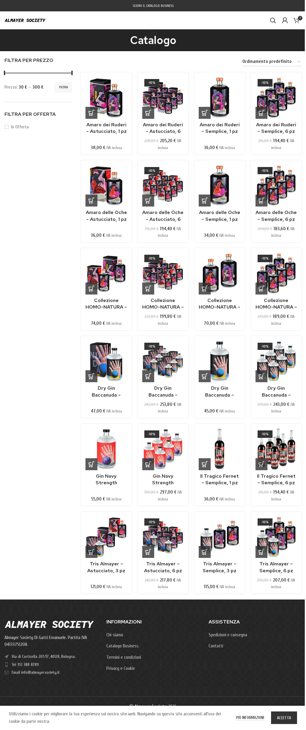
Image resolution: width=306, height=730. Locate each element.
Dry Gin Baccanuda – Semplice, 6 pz (276, 395)
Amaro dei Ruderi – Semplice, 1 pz (220, 128)
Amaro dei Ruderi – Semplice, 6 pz (276, 128)
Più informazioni (250, 717)
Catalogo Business (122, 646)
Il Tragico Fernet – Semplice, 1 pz (219, 479)
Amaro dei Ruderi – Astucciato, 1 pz (106, 128)
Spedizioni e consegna (228, 635)
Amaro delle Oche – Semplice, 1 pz (219, 215)
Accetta (284, 718)
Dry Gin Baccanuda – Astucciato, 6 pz (163, 395)
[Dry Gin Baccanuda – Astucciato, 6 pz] (163, 362)
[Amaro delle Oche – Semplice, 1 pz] (220, 186)
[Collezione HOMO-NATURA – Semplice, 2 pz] (220, 274)
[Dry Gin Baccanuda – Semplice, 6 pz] (276, 362)
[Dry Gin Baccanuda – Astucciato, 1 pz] (106, 362)
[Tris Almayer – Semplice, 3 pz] (220, 537)
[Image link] (49, 624)
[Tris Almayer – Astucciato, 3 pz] (106, 537)
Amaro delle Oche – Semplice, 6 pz (276, 215)
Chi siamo (114, 635)
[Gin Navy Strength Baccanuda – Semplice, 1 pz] (106, 449)
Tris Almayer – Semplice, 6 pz (276, 567)
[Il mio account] (285, 20)
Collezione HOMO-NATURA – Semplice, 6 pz (276, 307)
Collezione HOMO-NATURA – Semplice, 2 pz (219, 307)
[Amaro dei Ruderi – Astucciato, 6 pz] (163, 98)
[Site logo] (25, 20)
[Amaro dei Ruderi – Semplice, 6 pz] (276, 98)
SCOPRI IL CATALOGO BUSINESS (153, 6)
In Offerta (20, 127)
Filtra (63, 87)
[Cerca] (273, 20)
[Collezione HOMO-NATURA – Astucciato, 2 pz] (106, 274)
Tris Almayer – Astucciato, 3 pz (106, 567)
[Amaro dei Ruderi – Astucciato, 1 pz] (106, 98)
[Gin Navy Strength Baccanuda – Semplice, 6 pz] (163, 449)
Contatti (216, 646)
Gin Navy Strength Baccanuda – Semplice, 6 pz (163, 486)
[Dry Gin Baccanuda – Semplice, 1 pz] (220, 362)
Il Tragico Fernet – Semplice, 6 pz (276, 479)
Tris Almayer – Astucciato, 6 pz (163, 567)
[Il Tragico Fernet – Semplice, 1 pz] (220, 449)
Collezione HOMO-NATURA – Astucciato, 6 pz (163, 307)
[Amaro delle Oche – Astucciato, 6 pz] (163, 186)
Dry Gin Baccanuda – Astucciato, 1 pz (106, 395)
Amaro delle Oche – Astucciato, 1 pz (106, 215)
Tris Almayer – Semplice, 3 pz (219, 567)
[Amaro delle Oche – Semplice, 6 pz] (276, 186)
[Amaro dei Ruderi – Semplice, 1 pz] (220, 98)
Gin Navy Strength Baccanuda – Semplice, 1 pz (106, 486)
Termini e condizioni (123, 657)
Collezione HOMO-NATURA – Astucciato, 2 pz (106, 307)
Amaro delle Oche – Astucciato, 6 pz (162, 219)
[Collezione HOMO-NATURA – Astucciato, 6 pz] (163, 274)
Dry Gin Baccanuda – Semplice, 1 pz (219, 395)
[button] (91, 113)
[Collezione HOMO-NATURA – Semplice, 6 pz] (276, 274)
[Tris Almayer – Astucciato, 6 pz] (163, 537)
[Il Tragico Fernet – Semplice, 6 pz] (276, 449)
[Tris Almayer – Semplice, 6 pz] (276, 537)
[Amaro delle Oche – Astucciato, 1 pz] (106, 186)
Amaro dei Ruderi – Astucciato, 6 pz (163, 131)
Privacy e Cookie (120, 668)
